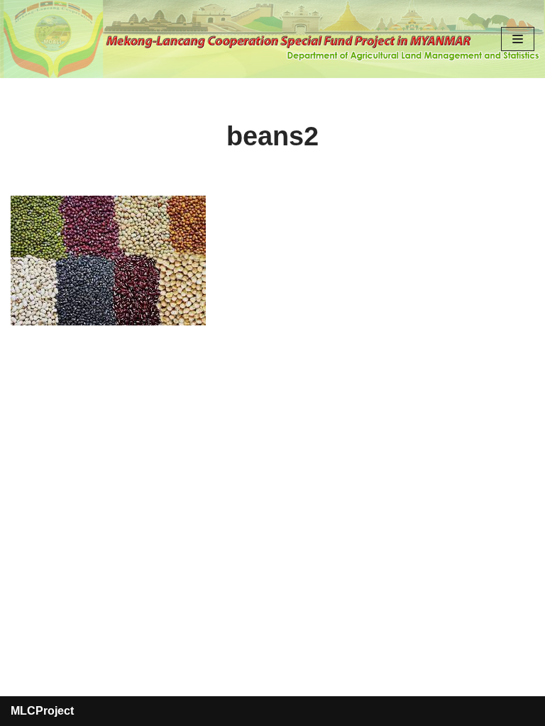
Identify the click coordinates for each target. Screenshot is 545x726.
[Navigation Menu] (517, 39)
